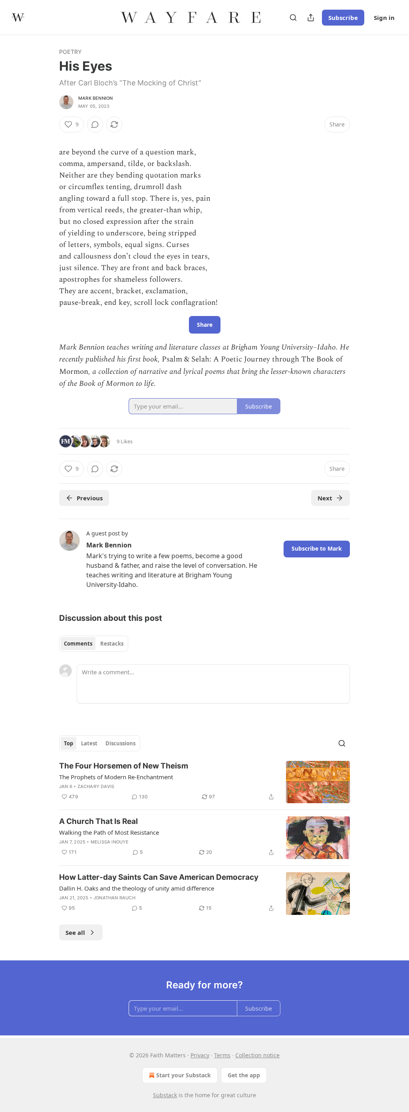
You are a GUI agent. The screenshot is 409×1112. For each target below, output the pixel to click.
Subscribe (343, 18)
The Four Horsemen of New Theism (123, 765)
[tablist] (93, 644)
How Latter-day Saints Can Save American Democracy (158, 877)
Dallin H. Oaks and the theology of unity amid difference (136, 888)
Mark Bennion (95, 98)
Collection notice (257, 1055)
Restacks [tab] (111, 643)
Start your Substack (183, 1075)
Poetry (70, 51)
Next (325, 498)
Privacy (200, 1055)
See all (75, 932)
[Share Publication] (311, 18)
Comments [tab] (78, 643)
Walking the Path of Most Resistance (109, 832)
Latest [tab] (89, 743)
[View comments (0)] (95, 124)
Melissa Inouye (110, 842)
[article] (204, 782)
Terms (222, 1055)
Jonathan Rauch (114, 898)
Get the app (244, 1075)
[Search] (293, 18)
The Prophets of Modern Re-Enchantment (116, 777)
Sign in (384, 18)
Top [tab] (68, 743)
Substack (165, 1095)
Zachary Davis (96, 786)
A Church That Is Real (98, 821)
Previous (90, 498)
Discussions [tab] (120, 743)
